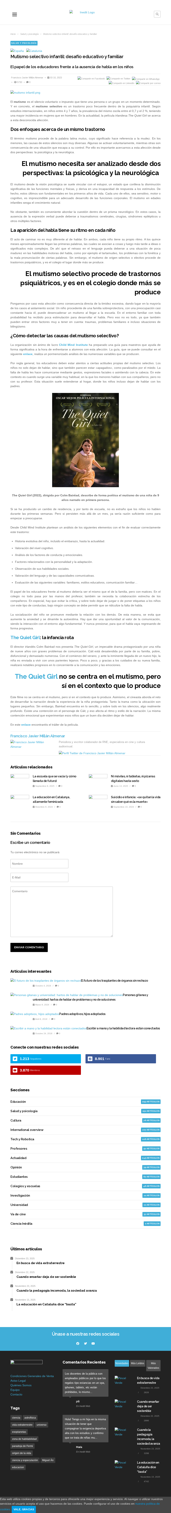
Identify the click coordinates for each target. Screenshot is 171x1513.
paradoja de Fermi (22, 1446)
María (79, 1447)
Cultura (15, 1120)
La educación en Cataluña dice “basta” (148, 1467)
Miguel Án (48, 1460)
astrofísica (30, 1417)
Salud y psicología (29, 34)
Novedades (121, 1363)
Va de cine (18, 1214)
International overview (26, 1130)
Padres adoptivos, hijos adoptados (82, 1014)
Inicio (13, 34)
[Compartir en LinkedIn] (122, 83)
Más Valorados (153, 1365)
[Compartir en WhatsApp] (146, 78)
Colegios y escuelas (25, 1186)
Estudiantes (19, 1177)
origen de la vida (21, 1453)
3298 (146, 1453)
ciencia (16, 1417)
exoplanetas (19, 1431)
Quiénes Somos (20, 1385)
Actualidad (18, 1158)
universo (42, 1424)
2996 (146, 1420)
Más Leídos (137, 1363)
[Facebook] (77, 1343)
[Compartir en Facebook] (92, 78)
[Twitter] (85, 1343)
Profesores (18, 1148)
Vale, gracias (24, 1509)
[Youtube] (93, 1343)
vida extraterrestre (22, 1424)
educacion (18, 1467)
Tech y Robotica (22, 1139)
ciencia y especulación (25, 1460)
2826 (146, 1392)
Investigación (20, 1195)
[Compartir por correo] (148, 83)
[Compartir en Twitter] (119, 78)
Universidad (19, 1205)
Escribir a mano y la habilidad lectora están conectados (123, 1028)
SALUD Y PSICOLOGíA (24, 43)
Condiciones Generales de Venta (32, 1376)
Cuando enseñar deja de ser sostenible (148, 1406)
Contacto (16, 1394)
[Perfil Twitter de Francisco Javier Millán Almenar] (92, 753)
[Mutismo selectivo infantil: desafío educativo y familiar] (85, 92)
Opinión (16, 1167)
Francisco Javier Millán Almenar (27, 77)
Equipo (15, 1389)
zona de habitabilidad (24, 1439)
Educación (18, 1102)
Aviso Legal (18, 1380)
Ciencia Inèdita (21, 1224)
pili (77, 1401)
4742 (146, 1481)
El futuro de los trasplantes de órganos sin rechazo (114, 980)
